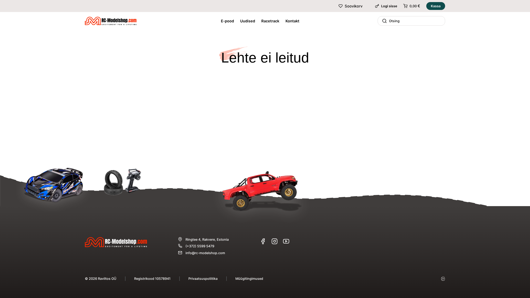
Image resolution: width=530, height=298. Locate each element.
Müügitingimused (249, 278)
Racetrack (270, 21)
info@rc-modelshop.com (205, 253)
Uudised (247, 21)
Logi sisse (389, 6)
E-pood (227, 21)
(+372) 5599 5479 (200, 246)
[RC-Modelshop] (110, 22)
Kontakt (292, 21)
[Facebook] (263, 241)
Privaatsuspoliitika (203, 278)
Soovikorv (354, 6)
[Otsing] (383, 20)
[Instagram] (274, 241)
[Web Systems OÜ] (443, 279)
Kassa (436, 6)
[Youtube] (286, 241)
